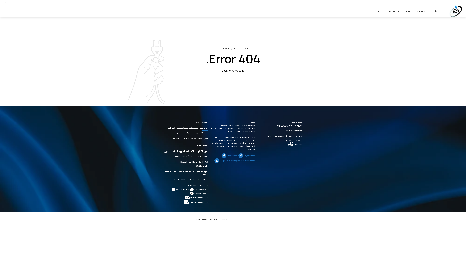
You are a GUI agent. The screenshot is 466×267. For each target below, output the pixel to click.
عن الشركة (421, 11)
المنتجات (408, 11)
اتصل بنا (378, 11)
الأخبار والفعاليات (393, 11)
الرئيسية (434, 11)
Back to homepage (233, 70)
